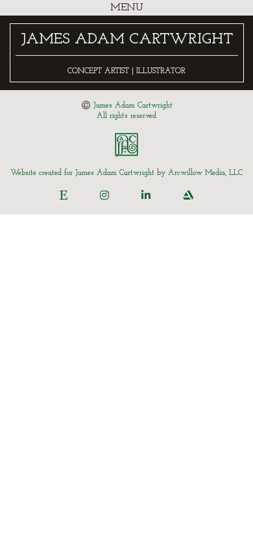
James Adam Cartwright (127, 39)
